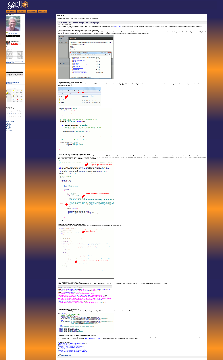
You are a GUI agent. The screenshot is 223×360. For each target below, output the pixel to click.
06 (13, 111)
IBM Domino (68, 355)
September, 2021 (10, 124)
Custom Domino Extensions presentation (12, 83)
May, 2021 (8, 126)
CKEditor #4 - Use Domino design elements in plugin (78, 23)
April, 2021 (8, 127)
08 (17, 111)
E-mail (71, 357)
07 (15, 111)
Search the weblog (10, 121)
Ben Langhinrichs (12, 33)
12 (11, 113)
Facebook (67, 357)
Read (58, 357)
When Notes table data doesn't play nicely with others (14, 62)
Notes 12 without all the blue (12, 103)
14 (15, 113)
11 (9, 113)
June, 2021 (8, 125)
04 (9, 111)
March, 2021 (9, 128)
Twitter (62, 357)
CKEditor (63, 355)
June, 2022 (8, 123)
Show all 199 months (10, 130)
